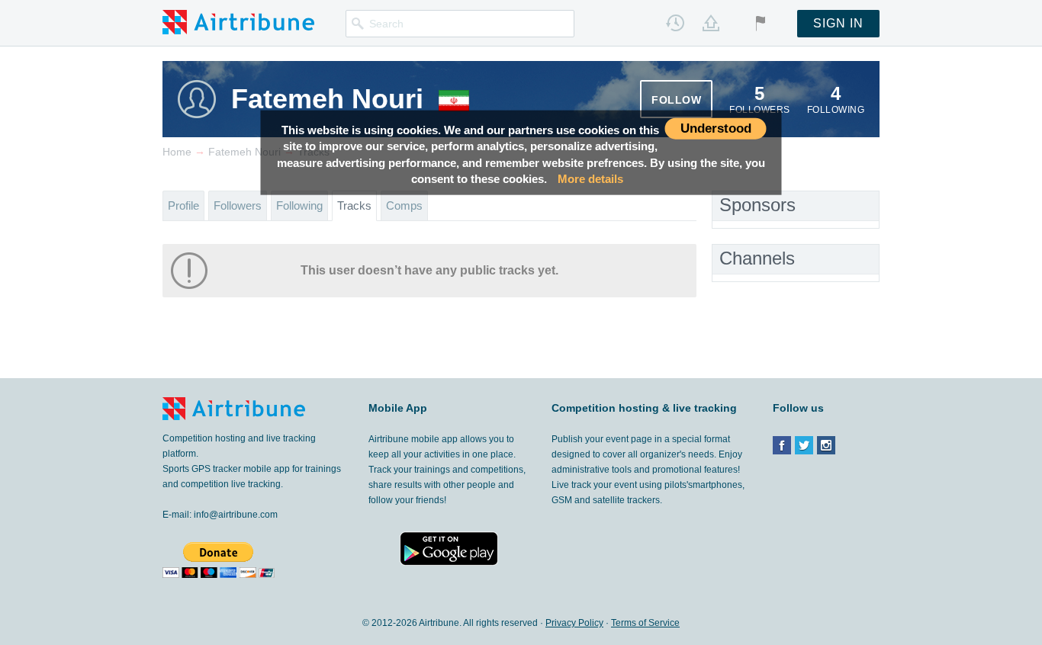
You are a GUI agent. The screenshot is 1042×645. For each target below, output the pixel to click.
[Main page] (238, 21)
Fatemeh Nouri (327, 98)
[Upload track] (711, 23)
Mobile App (397, 408)
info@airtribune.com (236, 514)
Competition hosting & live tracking (644, 408)
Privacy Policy (574, 623)
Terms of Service (645, 623)
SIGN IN (838, 23)
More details (590, 178)
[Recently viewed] (675, 23)
